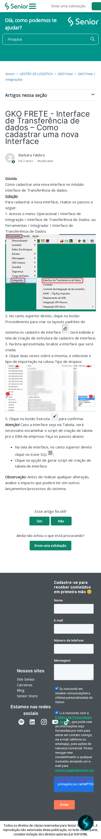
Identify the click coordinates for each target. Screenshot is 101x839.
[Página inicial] (16, 6)
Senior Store (27, 695)
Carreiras (24, 684)
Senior (9, 74)
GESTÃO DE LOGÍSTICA (36, 74)
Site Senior (26, 679)
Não (61, 521)
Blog (21, 690)
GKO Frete (65, 74)
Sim (39, 521)
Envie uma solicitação (68, 6)
